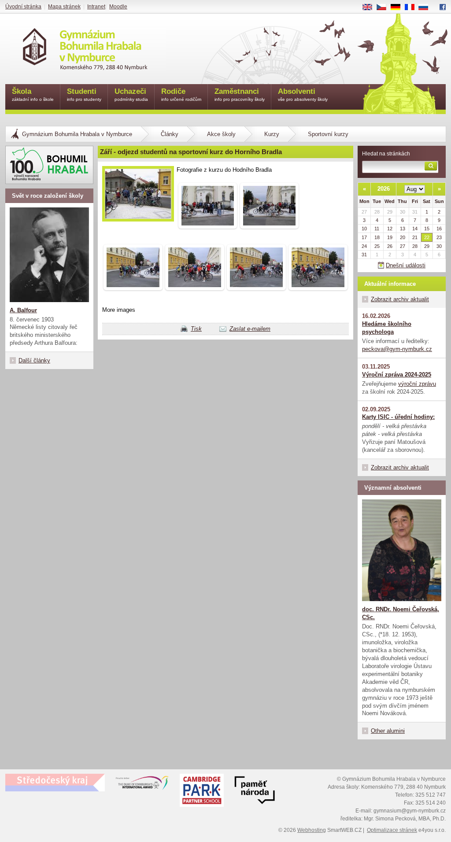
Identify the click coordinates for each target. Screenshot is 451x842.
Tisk (196, 328)
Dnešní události (405, 265)
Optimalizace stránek (392, 830)
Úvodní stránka (23, 6)
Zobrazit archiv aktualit (400, 299)
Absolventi (303, 94)
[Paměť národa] (202, 791)
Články (169, 134)
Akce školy (221, 134)
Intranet (96, 6)
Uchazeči (131, 94)
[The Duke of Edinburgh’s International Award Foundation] (142, 785)
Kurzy (271, 134)
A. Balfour (23, 310)
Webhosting (311, 830)
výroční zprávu (417, 383)
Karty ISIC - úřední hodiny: (398, 417)
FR (412, 7)
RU (427, 7)
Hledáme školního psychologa (386, 328)
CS (384, 7)
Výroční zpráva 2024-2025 (396, 374)
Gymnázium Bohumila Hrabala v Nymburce (77, 134)
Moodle (118, 6)
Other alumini (388, 731)
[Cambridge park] (255, 791)
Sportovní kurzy (328, 134)
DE (399, 7)
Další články (34, 360)
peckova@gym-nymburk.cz (397, 349)
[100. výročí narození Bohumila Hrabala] (49, 165)
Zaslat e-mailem (249, 328)
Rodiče (181, 94)
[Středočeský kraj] (55, 782)
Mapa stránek (64, 6)
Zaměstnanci (239, 94)
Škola (33, 94)
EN (370, 7)
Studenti (84, 94)
